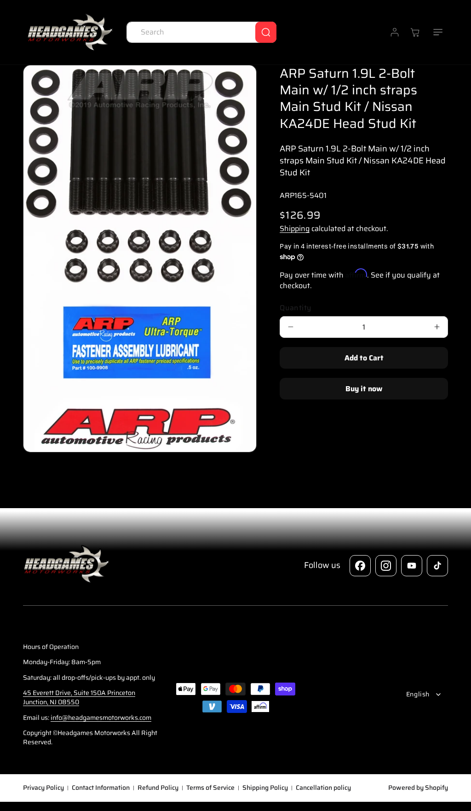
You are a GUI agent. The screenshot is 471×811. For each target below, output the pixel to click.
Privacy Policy (43, 788)
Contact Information (101, 788)
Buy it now (363, 388)
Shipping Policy (265, 788)
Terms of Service (210, 788)
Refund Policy (158, 788)
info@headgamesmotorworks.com (101, 718)
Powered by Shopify (418, 787)
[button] (438, 32)
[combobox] (201, 32)
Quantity (295, 307)
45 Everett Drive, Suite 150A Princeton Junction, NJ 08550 (79, 697)
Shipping (295, 228)
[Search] (265, 32)
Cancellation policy (323, 788)
